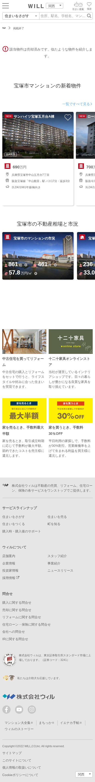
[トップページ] (36, 6)
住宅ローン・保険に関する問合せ (26, 624)
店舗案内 (8, 556)
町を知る (54, 524)
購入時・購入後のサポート (21, 531)
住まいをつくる (13, 524)
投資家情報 (10, 570)
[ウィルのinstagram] (32, 709)
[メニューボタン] (5, 5)
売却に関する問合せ (16, 610)
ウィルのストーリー (19, 729)
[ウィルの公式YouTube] (20, 710)
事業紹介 (54, 563)
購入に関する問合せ (16, 602)
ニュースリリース (60, 570)
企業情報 (8, 563)
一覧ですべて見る (76, 104)
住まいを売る (57, 517)
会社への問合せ (13, 631)
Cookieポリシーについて (20, 775)
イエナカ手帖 (69, 723)
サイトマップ (12, 753)
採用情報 (9, 578)
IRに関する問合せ (15, 639)
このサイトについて (16, 760)
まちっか (45, 723)
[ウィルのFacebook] (7, 710)
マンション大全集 (17, 723)
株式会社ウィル (4, 28)
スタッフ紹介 (57, 556)
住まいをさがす (13, 517)
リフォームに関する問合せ (21, 617)
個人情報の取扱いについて (21, 767)
